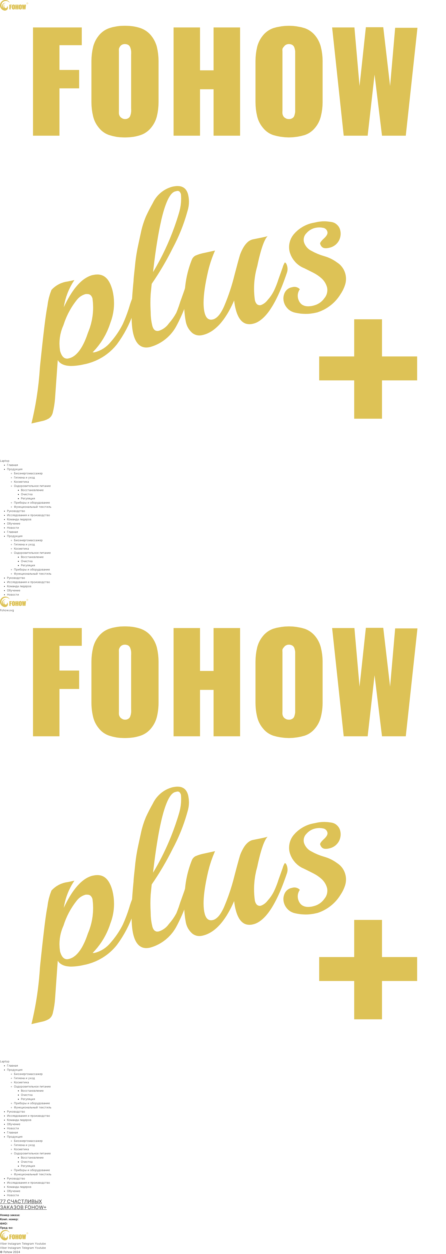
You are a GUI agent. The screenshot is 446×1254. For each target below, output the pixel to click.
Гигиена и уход (24, 477)
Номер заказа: (10, 1215)
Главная (12, 465)
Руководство (16, 511)
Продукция (14, 469)
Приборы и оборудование (32, 502)
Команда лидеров (19, 519)
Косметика (21, 481)
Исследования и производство (28, 515)
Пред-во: (6, 1227)
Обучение (13, 523)
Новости (13, 527)
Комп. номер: (9, 1219)
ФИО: (4, 1223)
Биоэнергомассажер (28, 473)
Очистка (27, 494)
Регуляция (28, 498)
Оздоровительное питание (32, 486)
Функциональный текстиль (32, 506)
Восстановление (32, 490)
